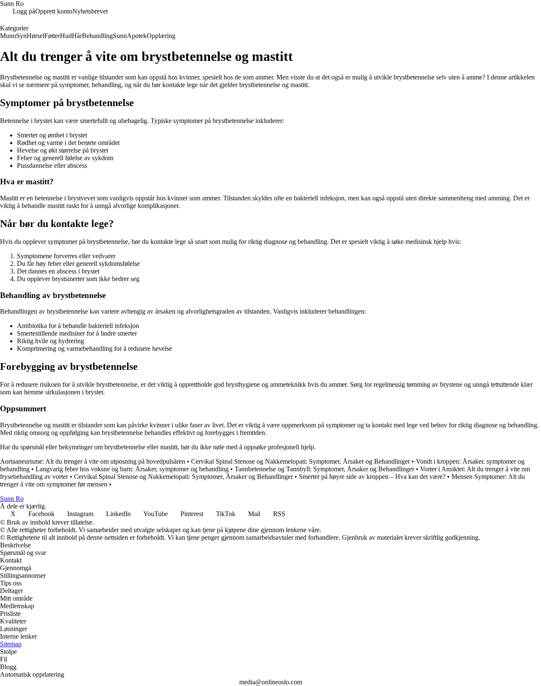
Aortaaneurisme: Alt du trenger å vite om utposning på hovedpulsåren (92, 461)
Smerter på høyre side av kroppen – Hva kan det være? (372, 476)
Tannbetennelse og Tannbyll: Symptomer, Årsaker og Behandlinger (324, 469)
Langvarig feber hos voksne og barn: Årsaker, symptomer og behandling (132, 469)
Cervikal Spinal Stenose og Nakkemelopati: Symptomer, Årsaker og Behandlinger (300, 461)
